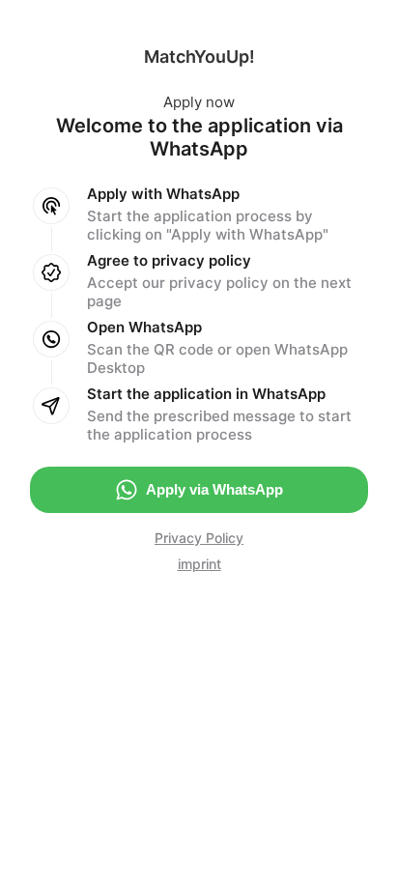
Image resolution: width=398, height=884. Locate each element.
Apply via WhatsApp (214, 489)
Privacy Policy (199, 537)
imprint (199, 564)
